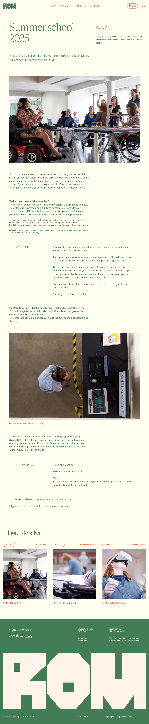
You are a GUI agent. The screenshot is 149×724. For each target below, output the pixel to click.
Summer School (12, 602)
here (28, 635)
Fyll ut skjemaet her (63, 465)
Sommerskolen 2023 (113, 602)
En (145, 6)
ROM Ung (9, 545)
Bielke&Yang (126, 716)
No (142, 6)
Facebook (82, 640)
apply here (102, 28)
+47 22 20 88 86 (116, 631)
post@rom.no (115, 629)
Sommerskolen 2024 (64, 602)
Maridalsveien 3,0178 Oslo (85, 630)
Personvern (83, 716)
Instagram (82, 638)
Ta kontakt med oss (20, 499)
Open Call (58, 545)
